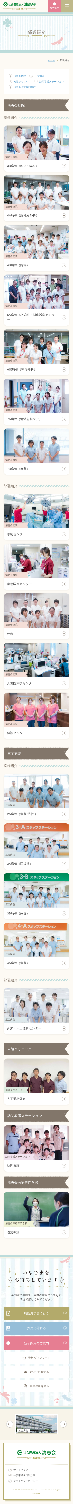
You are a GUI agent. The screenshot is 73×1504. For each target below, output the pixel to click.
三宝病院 (39, 76)
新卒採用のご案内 (36, 1343)
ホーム (51, 60)
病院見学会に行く (36, 1313)
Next (63, 1424)
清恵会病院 (20, 76)
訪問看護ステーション (51, 81)
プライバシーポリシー (25, 1480)
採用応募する (36, 1328)
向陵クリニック (22, 81)
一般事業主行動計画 (24, 1475)
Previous (9, 1424)
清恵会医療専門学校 (25, 87)
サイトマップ (20, 1469)
